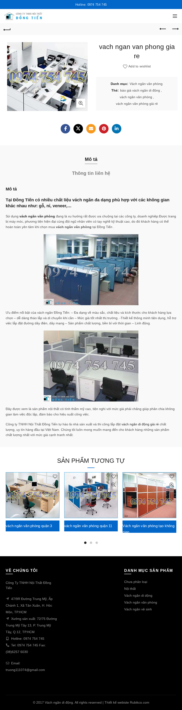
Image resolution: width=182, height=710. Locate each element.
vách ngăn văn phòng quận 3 (29, 526)
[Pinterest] (104, 128)
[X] (78, 128)
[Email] (91, 128)
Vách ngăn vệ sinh (138, 609)
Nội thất (130, 589)
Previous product (163, 29)
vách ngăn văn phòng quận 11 (88, 526)
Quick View (55, 485)
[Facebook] (65, 128)
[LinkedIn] (116, 128)
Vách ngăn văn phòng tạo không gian (148, 529)
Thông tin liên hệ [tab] (91, 173)
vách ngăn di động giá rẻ (140, 424)
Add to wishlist (139, 66)
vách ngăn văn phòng (136, 97)
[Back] (7, 29)
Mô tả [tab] (91, 159)
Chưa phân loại (135, 582)
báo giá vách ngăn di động (140, 90)
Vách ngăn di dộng (138, 595)
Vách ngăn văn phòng (146, 84)
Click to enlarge (80, 103)
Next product (175, 29)
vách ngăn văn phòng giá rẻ (137, 104)
